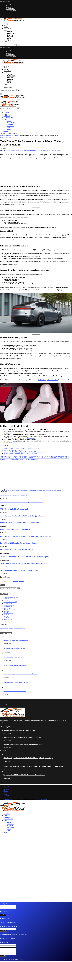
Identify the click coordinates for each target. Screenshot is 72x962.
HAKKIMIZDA (10, 9)
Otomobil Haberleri (56, 456)
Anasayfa (6, 23)
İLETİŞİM (9, 4)
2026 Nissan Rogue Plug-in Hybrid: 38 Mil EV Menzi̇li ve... (21, 570)
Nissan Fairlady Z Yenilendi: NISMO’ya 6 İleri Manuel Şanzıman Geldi (23, 744)
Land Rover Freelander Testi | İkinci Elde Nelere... (16, 640)
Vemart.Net (43, 799)
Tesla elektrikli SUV (26, 458)
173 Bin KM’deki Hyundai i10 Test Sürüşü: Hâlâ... (16, 665)
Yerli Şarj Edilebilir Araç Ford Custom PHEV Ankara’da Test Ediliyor (21, 448)
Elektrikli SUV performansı (43, 456)
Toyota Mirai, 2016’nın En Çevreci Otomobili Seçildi (19, 543)
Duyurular (10, 37)
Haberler (8, 603)
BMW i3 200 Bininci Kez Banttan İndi (14, 509)
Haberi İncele (31, 438)
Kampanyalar (9, 605)
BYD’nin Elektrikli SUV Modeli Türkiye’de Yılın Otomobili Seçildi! (24, 557)
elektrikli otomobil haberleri (28, 456)
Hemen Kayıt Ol (10, 922)
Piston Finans (7, 28)
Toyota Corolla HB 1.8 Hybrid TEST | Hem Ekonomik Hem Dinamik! (24, 775)
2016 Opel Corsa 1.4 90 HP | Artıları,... (13, 657)
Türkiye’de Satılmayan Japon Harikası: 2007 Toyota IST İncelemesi (20, 674)
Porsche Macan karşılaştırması (12, 458)
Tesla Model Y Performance (16, 459)
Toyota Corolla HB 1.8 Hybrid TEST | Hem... (15, 648)
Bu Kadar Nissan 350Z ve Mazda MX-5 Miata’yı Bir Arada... (20, 730)
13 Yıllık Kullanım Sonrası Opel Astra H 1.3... (15, 691)
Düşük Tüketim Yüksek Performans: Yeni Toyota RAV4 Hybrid (23, 563)
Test (6, 616)
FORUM (8, 7)
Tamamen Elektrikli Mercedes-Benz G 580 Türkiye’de (19, 523)
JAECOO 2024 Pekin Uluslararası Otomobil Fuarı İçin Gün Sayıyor (20, 453)
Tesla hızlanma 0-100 (38, 458)
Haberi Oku (9, 433)
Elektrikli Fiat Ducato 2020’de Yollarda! (14, 450)
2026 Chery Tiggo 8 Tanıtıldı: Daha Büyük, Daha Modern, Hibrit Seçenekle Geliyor (28, 758)
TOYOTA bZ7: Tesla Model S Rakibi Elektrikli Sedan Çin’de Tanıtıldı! (25, 536)
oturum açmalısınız (18, 581)
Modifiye (10, 35)
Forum (5, 41)
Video (9, 40)
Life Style (8, 606)
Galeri (9, 38)
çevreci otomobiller (5, 456)
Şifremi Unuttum (4, 918)
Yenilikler (8, 619)
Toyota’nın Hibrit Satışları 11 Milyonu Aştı (15, 529)
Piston (64, 456)
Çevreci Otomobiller (12, 135)
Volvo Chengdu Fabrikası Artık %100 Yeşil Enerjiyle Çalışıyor (22, 516)
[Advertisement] (22, 172)
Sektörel (6, 27)
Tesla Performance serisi (31, 459)
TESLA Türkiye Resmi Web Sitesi (48, 380)
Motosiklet (11, 33)
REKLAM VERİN (11, 10)
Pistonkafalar (8, 799)
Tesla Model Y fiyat (60, 458)
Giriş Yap (12, 938)
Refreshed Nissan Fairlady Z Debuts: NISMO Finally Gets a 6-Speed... (22, 737)
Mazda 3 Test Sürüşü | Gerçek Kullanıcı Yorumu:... (16, 682)
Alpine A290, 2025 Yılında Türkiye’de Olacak (16, 550)
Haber (5, 25)
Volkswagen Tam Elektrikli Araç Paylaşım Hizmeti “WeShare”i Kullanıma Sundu (24, 452)
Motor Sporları (9, 610)
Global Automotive (10, 602)
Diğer (5, 30)
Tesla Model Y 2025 (49, 458)
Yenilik (9, 32)
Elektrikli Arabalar (16, 456)
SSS (7, 5)
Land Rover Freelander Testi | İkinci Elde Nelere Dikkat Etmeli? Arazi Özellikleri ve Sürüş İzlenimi (33, 766)
